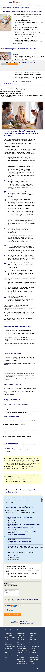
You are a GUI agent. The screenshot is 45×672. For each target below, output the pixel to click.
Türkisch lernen (21, 659)
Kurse (24, 4)
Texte (6, 639)
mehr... (30, 4)
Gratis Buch (32, 663)
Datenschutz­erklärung (21, 599)
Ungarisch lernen (21, 661)
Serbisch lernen (21, 654)
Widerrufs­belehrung (34, 599)
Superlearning (8, 648)
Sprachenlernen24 (33, 633)
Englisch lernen (20, 637)
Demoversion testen (10, 656)
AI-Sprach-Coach (33, 656)
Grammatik (7, 641)
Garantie (7, 657)
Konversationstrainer (10, 646)
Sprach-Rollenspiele (34, 657)
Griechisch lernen (21, 643)
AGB (13, 394)
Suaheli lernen (20, 657)
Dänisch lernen (20, 635)
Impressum (32, 641)
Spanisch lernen (21, 656)
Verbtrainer (7, 643)
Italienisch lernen (21, 644)
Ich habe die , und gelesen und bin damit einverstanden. (23, 599)
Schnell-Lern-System (10, 637)
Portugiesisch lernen (22, 650)
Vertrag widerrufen (34, 643)
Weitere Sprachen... (22, 663)
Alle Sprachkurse (24, 621)
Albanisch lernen (21, 633)
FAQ (6, 652)
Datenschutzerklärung (29, 62)
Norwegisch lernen (21, 648)
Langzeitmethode (9, 635)
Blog (30, 637)
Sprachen (18, 4)
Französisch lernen (21, 641)
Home (13, 4)
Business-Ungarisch (34, 646)
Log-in (31, 635)
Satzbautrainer (8, 644)
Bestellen (7, 659)
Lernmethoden (8, 633)
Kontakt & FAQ (32, 639)
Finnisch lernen (20, 639)
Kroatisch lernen (21, 646)
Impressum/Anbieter (25, 623)
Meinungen (7, 654)
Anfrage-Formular (9, 448)
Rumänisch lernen (21, 652)
